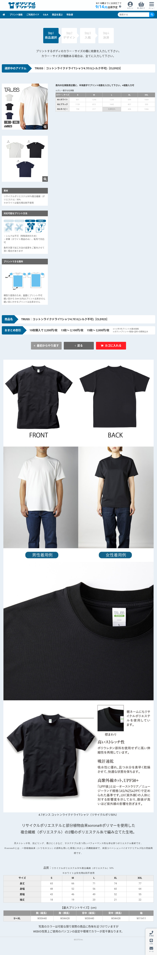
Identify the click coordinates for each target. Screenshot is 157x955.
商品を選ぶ (57, 14)
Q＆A (45, 14)
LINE (151, 943)
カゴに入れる (113, 345)
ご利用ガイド (32, 14)
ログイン (130, 8)
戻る (80, 345)
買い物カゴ (141, 8)
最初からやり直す (48, 345)
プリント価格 (16, 14)
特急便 (70, 14)
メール (151, 951)
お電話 (151, 936)
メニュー (152, 8)
